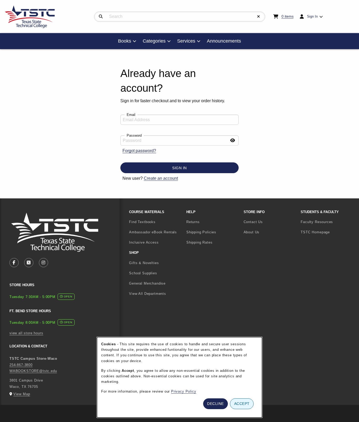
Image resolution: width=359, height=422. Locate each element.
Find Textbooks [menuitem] (142, 222)
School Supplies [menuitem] (143, 273)
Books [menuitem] (124, 41)
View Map (21, 394)
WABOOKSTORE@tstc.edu (33, 371)
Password (134, 135)
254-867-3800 (21, 365)
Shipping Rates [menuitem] (199, 242)
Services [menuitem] (186, 41)
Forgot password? (139, 150)
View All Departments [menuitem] (147, 294)
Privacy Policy (183, 391)
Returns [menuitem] (193, 222)
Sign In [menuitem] (312, 16)
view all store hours (26, 333)
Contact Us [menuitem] (253, 222)
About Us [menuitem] (252, 232)
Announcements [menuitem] (224, 41)
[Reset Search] (258, 16)
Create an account (161, 178)
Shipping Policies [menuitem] (201, 232)
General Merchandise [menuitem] (147, 283)
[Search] (101, 16)
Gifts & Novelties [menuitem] (144, 263)
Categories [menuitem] (154, 41)
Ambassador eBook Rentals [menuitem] (153, 232)
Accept (242, 404)
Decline (215, 404)
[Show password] (232, 140)
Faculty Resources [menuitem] (317, 222)
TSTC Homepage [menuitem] (327, 232)
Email (131, 115)
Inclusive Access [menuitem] (143, 242)
